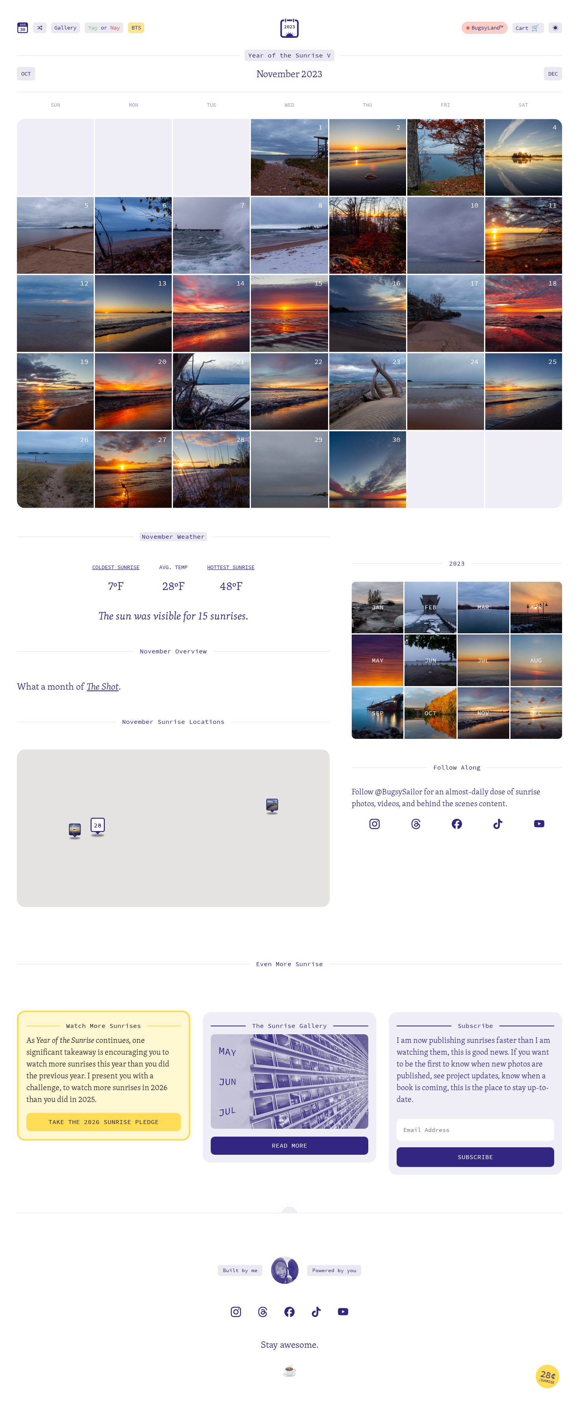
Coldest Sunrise (115, 567)
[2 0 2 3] (289, 36)
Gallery (65, 28)
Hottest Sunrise (230, 567)
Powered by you (334, 1270)
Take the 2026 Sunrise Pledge (103, 1121)
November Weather (173, 536)
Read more (289, 1145)
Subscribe (475, 1156)
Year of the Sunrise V (289, 55)
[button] (272, 807)
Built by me (240, 1270)
